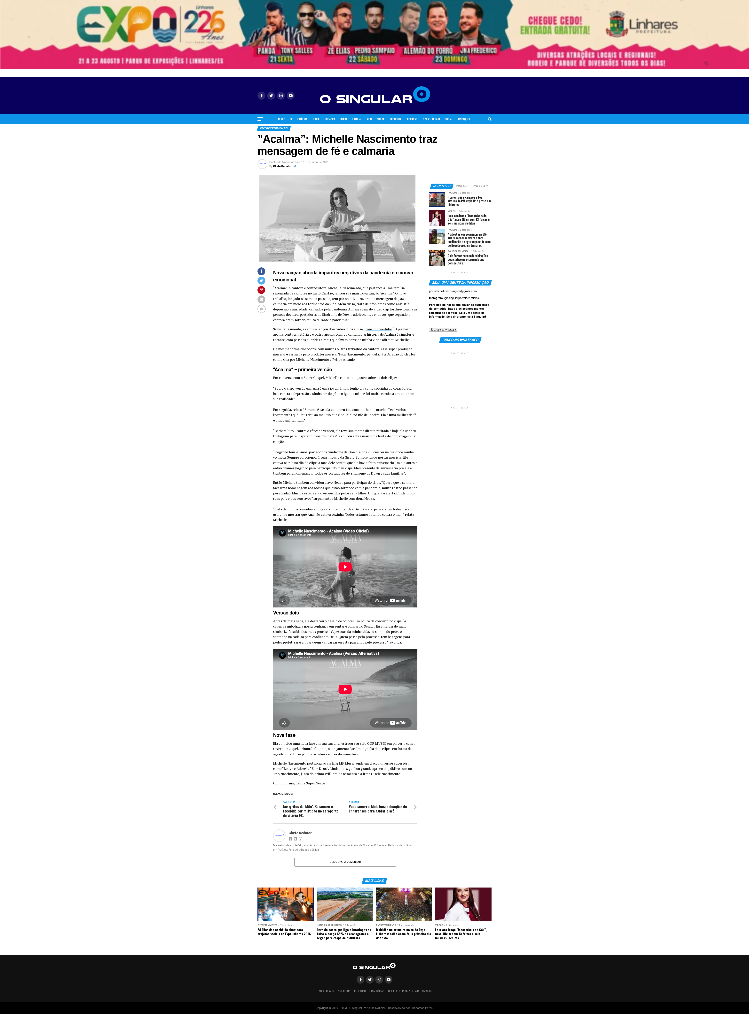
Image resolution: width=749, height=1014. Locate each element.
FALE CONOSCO (326, 991)
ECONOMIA (395, 119)
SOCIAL (449, 119)
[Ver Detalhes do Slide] (374, 34)
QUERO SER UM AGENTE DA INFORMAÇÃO (409, 991)
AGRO (370, 119)
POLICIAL (357, 119)
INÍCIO (281, 119)
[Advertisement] (460, 379)
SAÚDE (380, 119)
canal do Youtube (379, 329)
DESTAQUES (463, 119)
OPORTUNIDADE (431, 119)
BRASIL (317, 119)
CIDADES (330, 119)
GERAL (343, 119)
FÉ (291, 119)
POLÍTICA (302, 119)
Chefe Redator (282, 166)
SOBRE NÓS (344, 991)
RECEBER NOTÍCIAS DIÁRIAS (369, 991)
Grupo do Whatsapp (444, 329)
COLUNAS (412, 119)
